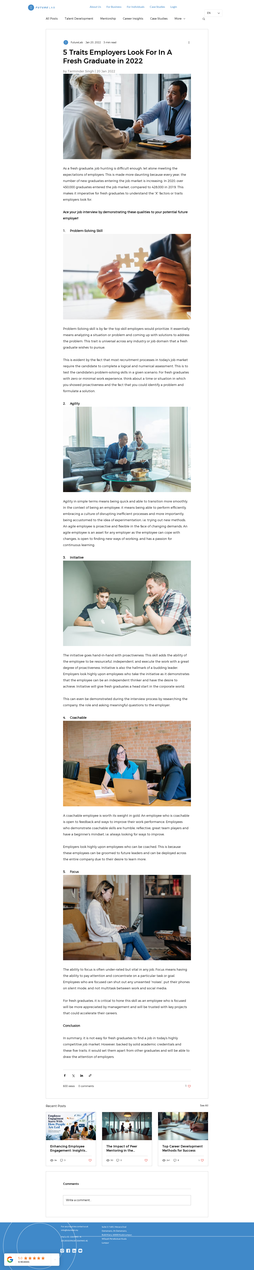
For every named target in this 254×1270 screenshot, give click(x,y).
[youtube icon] (80, 1251)
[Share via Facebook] (64, 1075)
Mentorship (108, 18)
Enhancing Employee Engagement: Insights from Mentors (67, 1148)
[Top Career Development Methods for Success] (183, 1126)
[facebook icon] (68, 1251)
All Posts (52, 18)
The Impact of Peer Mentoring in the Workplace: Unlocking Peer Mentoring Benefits (125, 1148)
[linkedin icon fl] (74, 1251)
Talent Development (79, 18)
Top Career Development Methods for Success (182, 1148)
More (178, 18)
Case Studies (159, 18)
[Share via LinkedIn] (81, 1075)
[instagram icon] (62, 1251)
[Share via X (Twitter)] (73, 1075)
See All (204, 1105)
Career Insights (133, 18)
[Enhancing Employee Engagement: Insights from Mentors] (71, 1126)
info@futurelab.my (69, 1230)
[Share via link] (90, 1075)
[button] (157, 6)
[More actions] (189, 42)
